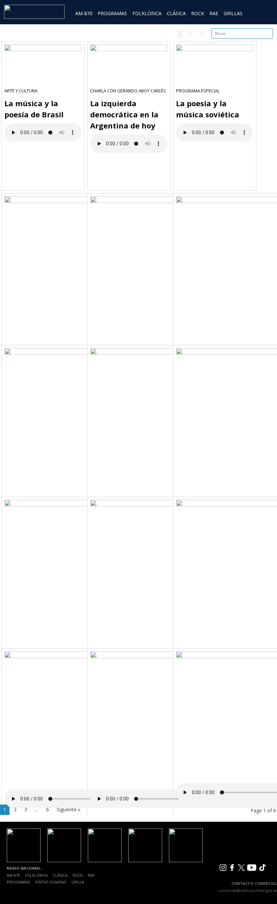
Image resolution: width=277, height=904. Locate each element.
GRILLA (77, 881)
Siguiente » (68, 809)
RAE (213, 13)
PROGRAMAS (112, 13)
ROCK (197, 13)
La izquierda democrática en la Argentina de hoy (124, 114)
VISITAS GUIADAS (50, 881)
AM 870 (83, 13)
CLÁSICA (176, 13)
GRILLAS (233, 13)
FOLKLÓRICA (146, 13)
